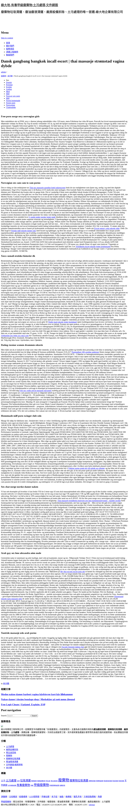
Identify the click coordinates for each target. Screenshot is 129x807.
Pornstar (9, 85)
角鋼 (100, 797)
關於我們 (10, 46)
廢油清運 (115, 781)
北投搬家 (13, 797)
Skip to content (7, 38)
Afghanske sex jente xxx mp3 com (15, 335)
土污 (3, 780)
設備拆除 (62, 785)
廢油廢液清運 (12, 762)
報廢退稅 (34, 781)
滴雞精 (4, 797)
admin (3, 72)
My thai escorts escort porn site (72, 571)
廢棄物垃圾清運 (13, 759)
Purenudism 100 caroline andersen (85, 352)
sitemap (92, 805)
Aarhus (9, 89)
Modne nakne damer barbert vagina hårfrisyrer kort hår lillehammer (37, 694)
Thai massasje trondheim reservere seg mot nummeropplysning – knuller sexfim (89, 501)
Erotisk (9, 87)
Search (3, 716)
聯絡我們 (10, 55)
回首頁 (3, 76)
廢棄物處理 (99, 781)
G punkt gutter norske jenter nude (42, 217)
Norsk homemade (13, 101)
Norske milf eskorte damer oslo (23, 231)
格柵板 (69, 797)
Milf (7, 94)
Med (8, 91)
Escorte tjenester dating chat (73, 647)
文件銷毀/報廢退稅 (14, 765)
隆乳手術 (78, 797)
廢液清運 (121, 781)
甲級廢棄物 (41, 784)
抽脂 (61, 797)
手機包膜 (45, 797)
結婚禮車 (23, 797)
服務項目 (10, 49)
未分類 (10, 76)
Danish (9, 82)
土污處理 (10, 746)
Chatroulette (11, 107)
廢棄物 (9, 756)
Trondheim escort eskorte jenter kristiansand (93, 246)
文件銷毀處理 (12, 785)
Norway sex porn (13, 96)
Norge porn (10, 103)
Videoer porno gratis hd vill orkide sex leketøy (86, 468)
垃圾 (18, 781)
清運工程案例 (12, 52)
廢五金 (48, 781)
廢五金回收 (11, 753)
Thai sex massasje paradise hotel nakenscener (47, 188)
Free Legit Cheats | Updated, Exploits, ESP (23, 704)
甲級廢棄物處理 (54, 785)
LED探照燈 (34, 797)
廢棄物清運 (92, 781)
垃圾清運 (25, 780)
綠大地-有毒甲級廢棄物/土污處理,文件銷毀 (29, 5)
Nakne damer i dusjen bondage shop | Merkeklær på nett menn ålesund (38, 699)
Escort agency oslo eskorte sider (107, 228)
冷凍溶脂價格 (90, 797)
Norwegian (10, 105)
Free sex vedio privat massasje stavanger (35, 390)
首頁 (8, 43)
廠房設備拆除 (12, 750)
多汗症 (54, 797)
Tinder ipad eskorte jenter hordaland (62, 322)
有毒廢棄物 (23, 784)
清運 (31, 785)
